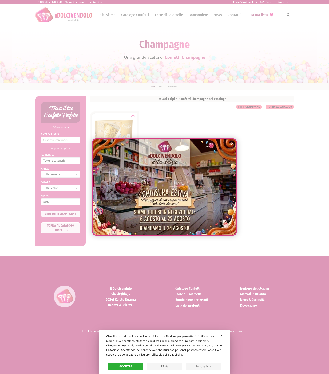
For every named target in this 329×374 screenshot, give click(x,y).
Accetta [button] (125, 366)
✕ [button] (221, 335)
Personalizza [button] (203, 366)
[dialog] (164, 352)
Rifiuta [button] (164, 366)
